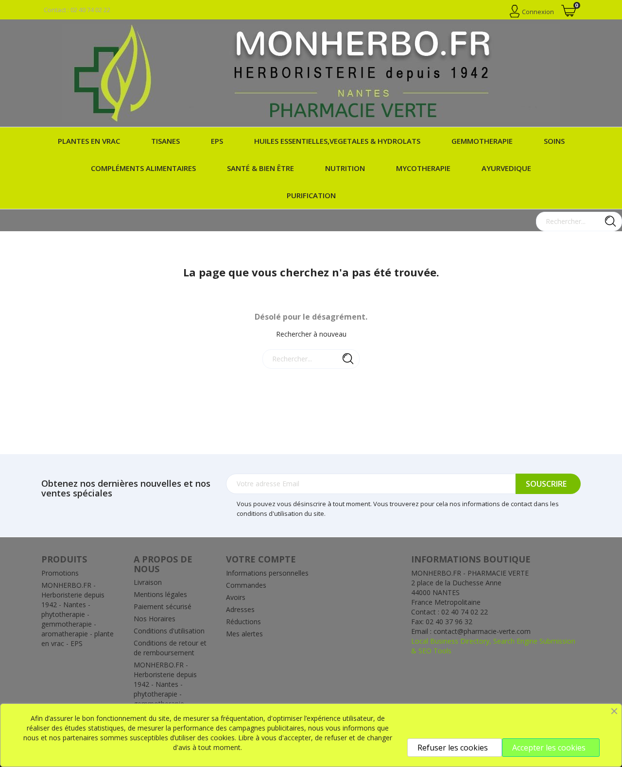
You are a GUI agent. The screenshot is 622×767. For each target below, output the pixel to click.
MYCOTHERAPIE (423, 168)
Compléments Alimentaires (143, 168)
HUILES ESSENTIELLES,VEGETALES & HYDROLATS (337, 141)
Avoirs (235, 597)
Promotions (60, 573)
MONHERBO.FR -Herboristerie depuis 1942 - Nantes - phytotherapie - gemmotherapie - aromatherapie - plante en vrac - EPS (77, 614)
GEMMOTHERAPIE (482, 141)
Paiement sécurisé (162, 606)
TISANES (165, 141)
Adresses (240, 609)
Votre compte (261, 559)
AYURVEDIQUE (506, 168)
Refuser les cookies (452, 747)
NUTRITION (345, 168)
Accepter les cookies (549, 747)
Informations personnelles (267, 573)
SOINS (554, 141)
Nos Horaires (154, 618)
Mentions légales (160, 594)
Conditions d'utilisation (169, 630)
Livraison (148, 582)
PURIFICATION (311, 195)
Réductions (243, 621)
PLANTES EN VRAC (89, 141)
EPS (217, 141)
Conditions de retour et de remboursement (170, 647)
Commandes (246, 585)
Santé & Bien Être (260, 168)
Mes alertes (244, 633)
